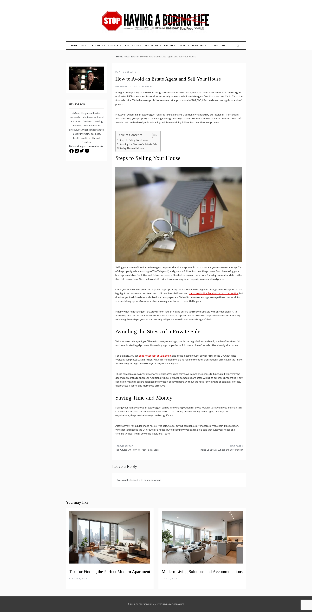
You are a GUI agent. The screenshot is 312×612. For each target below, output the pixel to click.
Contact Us (218, 45)
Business (97, 45)
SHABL (148, 86)
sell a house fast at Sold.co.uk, (155, 355)
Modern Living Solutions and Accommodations (202, 571)
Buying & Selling (125, 72)
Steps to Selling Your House (133, 140)
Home (74, 45)
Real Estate (152, 45)
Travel (182, 45)
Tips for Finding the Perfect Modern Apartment (109, 571)
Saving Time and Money (131, 148)
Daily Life (198, 45)
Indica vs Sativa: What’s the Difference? (221, 449)
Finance (113, 45)
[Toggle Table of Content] (153, 135)
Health (168, 45)
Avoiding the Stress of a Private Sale (138, 144)
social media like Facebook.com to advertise (213, 293)
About (85, 45)
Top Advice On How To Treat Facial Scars (137, 449)
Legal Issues (131, 45)
